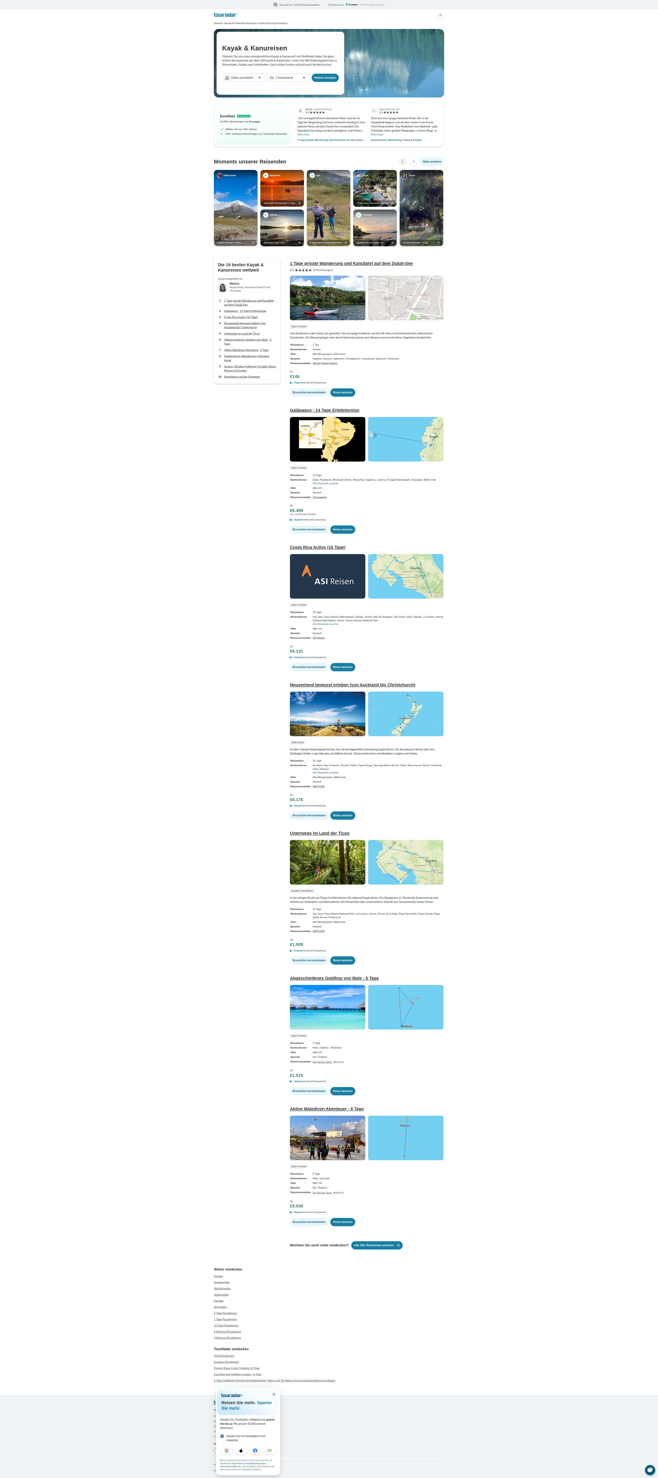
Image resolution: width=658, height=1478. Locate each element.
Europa (218, 1276)
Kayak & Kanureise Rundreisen (273, 23)
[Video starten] (235, 208)
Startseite (218, 23)
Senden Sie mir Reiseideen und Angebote (245, 1438)
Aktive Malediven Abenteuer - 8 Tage (246, 350)
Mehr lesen (303, 134)
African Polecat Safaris (325, 363)
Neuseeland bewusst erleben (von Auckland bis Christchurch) (245, 325)
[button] (367, 382)
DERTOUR (319, 786)
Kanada (218, 1301)
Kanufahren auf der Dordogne (242, 377)
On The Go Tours (322, 1062)
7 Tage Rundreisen (225, 1319)
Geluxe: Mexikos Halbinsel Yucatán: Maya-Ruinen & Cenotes (250, 368)
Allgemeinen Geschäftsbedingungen (249, 1463)
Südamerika (221, 1294)
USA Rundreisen (224, 1356)
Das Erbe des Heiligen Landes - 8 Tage (238, 1374)
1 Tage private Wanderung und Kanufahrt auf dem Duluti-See (330, 140)
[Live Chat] (650, 1470)
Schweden (220, 1307)
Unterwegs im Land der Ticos (242, 333)
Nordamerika (222, 1282)
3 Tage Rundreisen (225, 1313)
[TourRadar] (226, 15)
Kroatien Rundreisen (226, 1362)
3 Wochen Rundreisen (227, 1338)
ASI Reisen (319, 638)
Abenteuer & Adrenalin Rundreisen (240, 23)
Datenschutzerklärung (230, 1466)
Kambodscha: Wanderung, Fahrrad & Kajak (396, 140)
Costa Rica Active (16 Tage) (241, 317)
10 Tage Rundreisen (226, 1325)
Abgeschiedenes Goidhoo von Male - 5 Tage (247, 342)
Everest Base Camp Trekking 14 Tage (237, 1368)
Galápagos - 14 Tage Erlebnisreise (245, 311)
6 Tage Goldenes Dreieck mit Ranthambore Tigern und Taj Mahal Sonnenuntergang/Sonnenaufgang (274, 1380)
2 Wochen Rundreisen (227, 1331)
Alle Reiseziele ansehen (326, 483)
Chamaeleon (320, 497)
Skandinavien (222, 1288)
